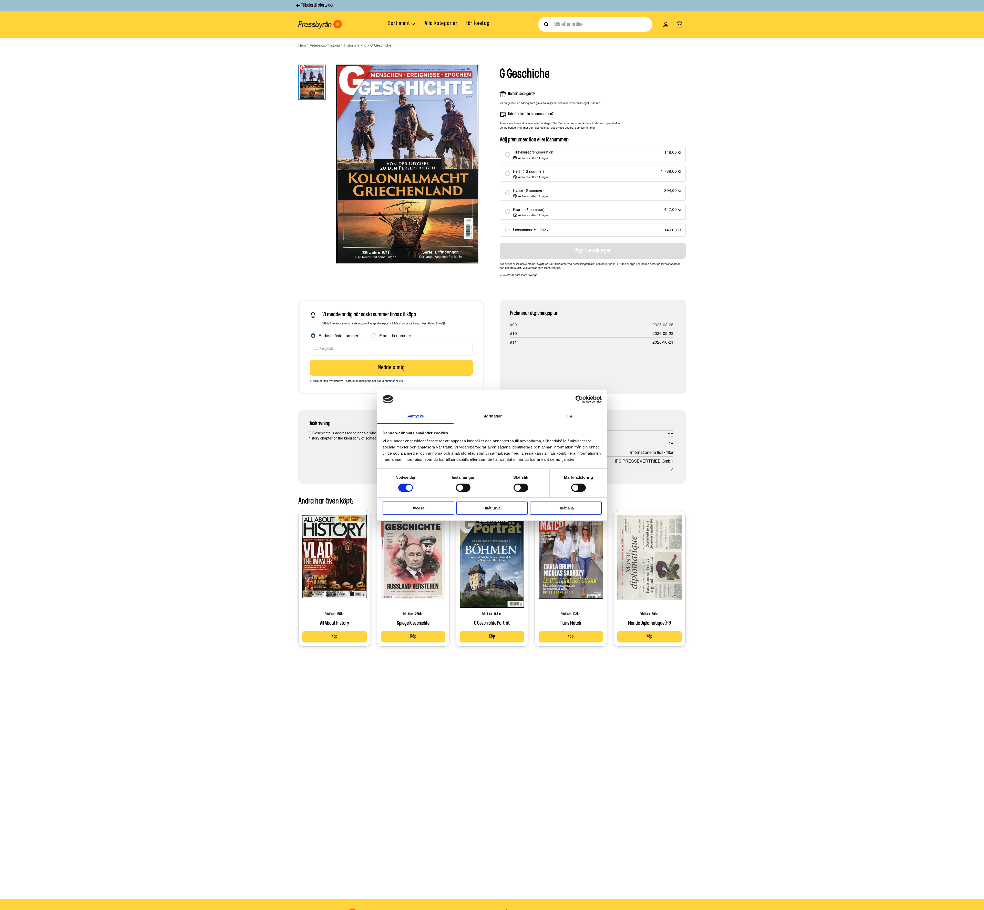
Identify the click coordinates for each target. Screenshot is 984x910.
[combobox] (595, 24)
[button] (402, 24)
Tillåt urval (492, 508)
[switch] (463, 488)
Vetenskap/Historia (325, 45)
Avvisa (418, 508)
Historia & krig (355, 45)
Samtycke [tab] (415, 416)
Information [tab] (492, 416)
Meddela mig (391, 368)
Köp (334, 636)
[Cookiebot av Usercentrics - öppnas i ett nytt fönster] (579, 399)
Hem (302, 45)
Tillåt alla (566, 508)
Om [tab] (569, 416)
